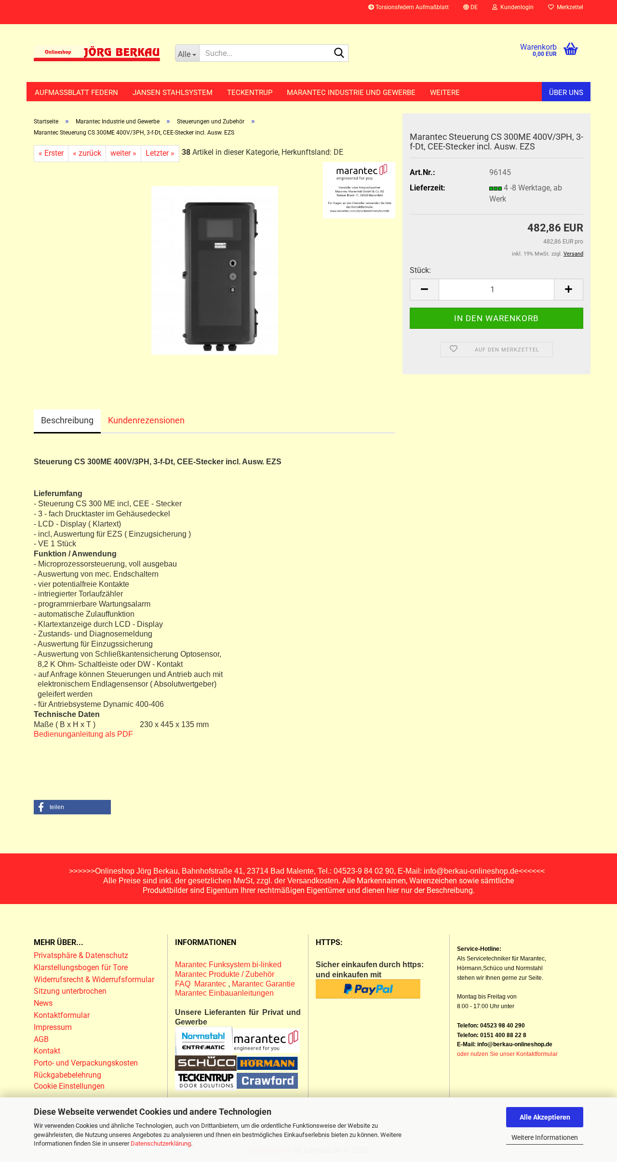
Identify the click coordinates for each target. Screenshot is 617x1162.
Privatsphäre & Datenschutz (82, 955)
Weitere (445, 92)
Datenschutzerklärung (161, 1143)
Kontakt (47, 1050)
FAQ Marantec (201, 984)
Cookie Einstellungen (69, 1086)
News (43, 1003)
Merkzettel (568, 7)
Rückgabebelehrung (67, 1075)
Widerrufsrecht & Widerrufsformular (94, 979)
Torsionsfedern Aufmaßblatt (411, 7)
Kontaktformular (62, 1015)
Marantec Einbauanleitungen (224, 993)
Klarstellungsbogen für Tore (81, 967)
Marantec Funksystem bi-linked (228, 964)
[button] (470, 12)
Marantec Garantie (263, 984)
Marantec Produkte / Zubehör (224, 974)
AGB (41, 1039)
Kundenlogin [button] (515, 7)
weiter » (123, 153)
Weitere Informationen (544, 1137)
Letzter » (160, 153)
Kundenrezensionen (146, 420)
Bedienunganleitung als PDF (83, 734)
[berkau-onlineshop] (97, 53)
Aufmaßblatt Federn (76, 92)
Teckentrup (249, 92)
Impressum (53, 1027)
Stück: (420, 270)
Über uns (566, 92)
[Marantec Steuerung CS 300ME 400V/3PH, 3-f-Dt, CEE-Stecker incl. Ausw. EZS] (214, 269)
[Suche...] (339, 53)
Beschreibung (67, 420)
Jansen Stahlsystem (173, 92)
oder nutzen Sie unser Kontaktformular (507, 1054)
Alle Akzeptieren (545, 1117)
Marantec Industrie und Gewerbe (351, 92)
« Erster (51, 153)
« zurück (87, 153)
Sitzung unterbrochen (70, 991)
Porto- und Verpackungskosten (86, 1062)
